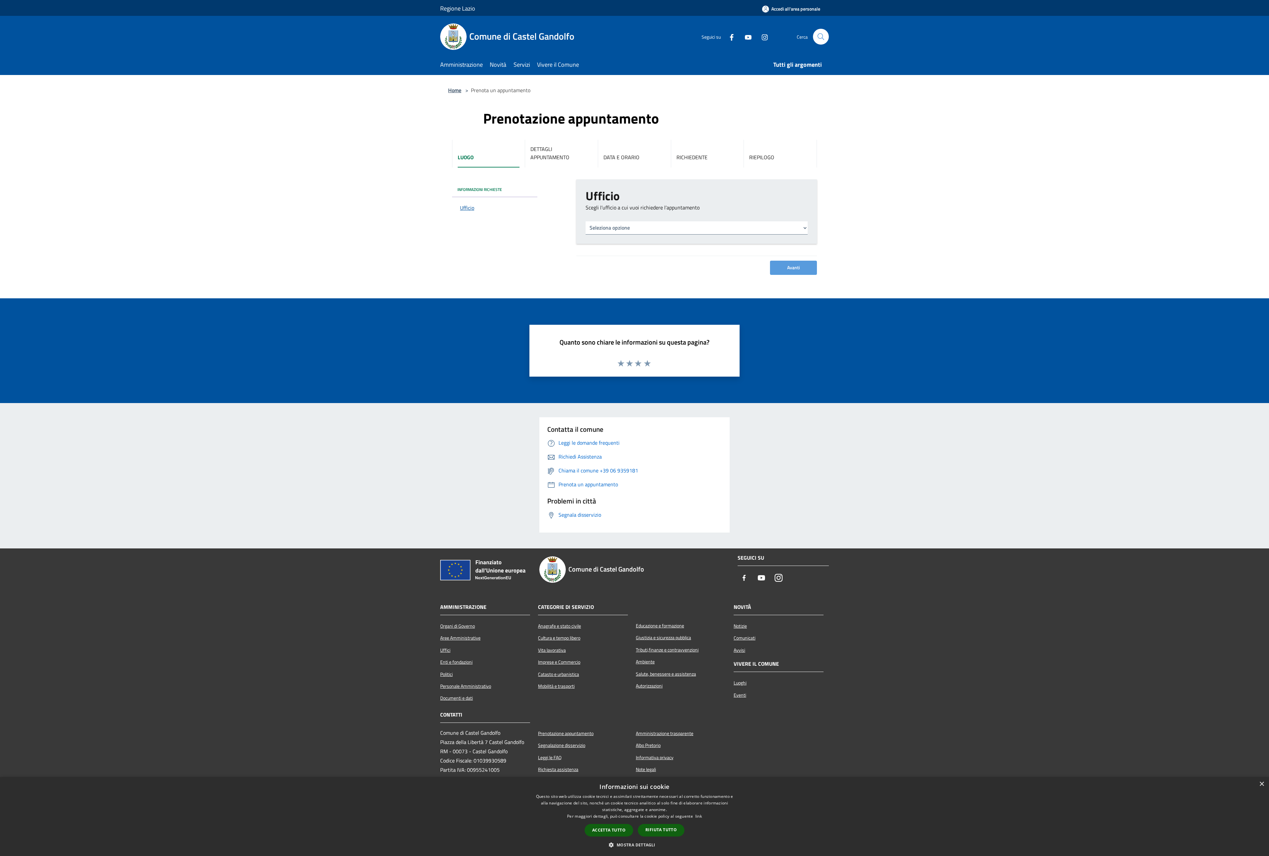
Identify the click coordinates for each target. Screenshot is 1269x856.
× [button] (1261, 784)
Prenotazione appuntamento (566, 733)
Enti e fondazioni (456, 662)
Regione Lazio (457, 8)
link (698, 816)
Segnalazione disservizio (561, 745)
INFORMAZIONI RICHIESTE (479, 189)
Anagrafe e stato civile (559, 626)
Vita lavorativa (552, 650)
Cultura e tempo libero (559, 638)
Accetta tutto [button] (609, 830)
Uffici (445, 650)
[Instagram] (762, 36)
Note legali (646, 769)
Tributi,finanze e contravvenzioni (667, 649)
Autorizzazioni (649, 685)
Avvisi (739, 650)
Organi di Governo (457, 626)
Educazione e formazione (660, 625)
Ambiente (645, 661)
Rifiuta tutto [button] (661, 830)
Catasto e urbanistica (558, 674)
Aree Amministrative (460, 638)
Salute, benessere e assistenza (666, 674)
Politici (446, 674)
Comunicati (744, 638)
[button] (634, 844)
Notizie (740, 626)
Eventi (740, 695)
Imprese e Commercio (559, 662)
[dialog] (634, 816)
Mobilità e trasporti (556, 686)
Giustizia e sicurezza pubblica (663, 637)
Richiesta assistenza (558, 769)
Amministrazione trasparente (664, 733)
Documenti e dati (456, 698)
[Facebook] (729, 36)
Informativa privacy (654, 757)
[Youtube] (745, 36)
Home (454, 90)
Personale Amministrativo (465, 686)
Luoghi (740, 683)
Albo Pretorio (648, 745)
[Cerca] (821, 37)
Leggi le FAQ (549, 757)
